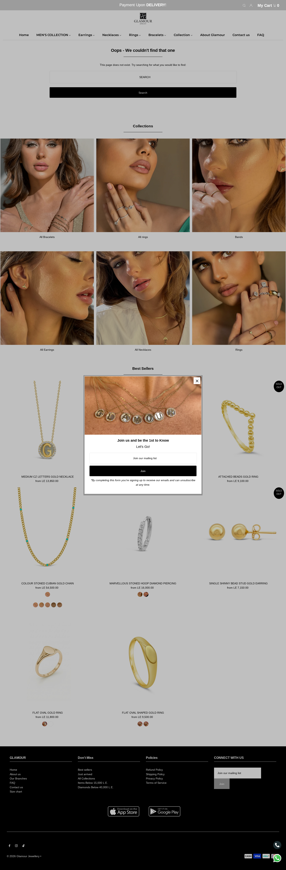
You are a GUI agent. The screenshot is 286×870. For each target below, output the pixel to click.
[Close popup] (197, 380)
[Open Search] (244, 5)
